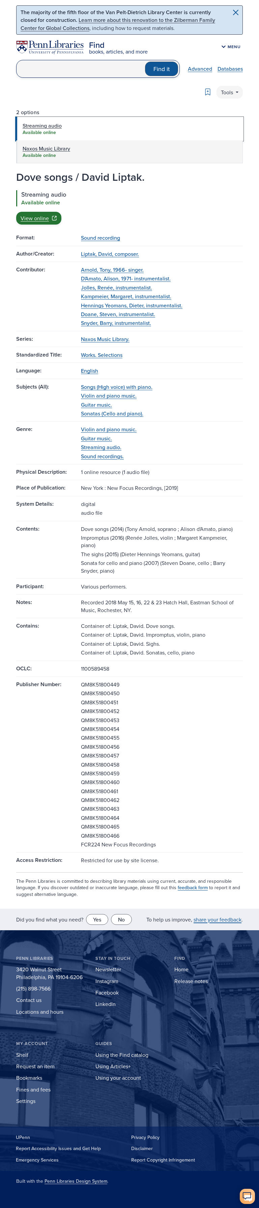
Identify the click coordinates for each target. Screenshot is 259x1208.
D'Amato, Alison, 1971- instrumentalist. (126, 278)
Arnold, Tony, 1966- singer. (112, 269)
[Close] (235, 12)
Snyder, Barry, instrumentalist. (116, 323)
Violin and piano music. (109, 395)
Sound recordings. (102, 456)
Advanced (200, 68)
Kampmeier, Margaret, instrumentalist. (126, 296)
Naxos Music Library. (105, 339)
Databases (230, 68)
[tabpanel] (129, 207)
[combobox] (81, 69)
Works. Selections (101, 355)
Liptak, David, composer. (110, 254)
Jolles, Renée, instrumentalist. (116, 287)
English (89, 370)
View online (35, 218)
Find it (161, 69)
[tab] (129, 128)
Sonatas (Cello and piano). (112, 413)
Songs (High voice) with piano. (116, 387)
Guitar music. (96, 404)
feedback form (193, 887)
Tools (227, 92)
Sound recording (100, 237)
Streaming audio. (101, 447)
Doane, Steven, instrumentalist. (118, 314)
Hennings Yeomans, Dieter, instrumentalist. (131, 305)
